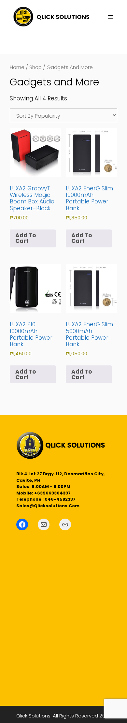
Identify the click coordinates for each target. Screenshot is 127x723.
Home (17, 67)
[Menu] (107, 17)
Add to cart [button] (25, 238)
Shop (35, 67)
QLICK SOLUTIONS (63, 17)
